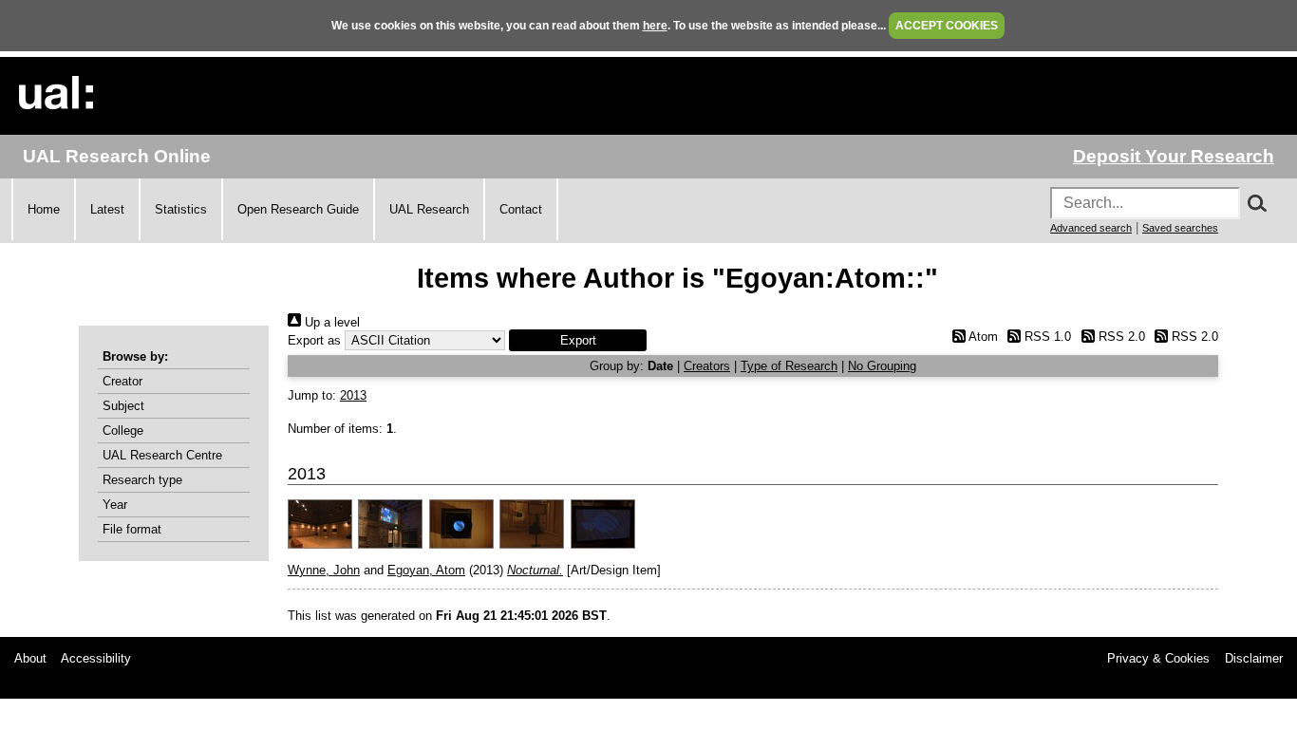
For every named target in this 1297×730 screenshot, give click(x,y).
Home (44, 209)
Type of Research (789, 366)
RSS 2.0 (1119, 336)
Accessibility (96, 658)
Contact (520, 209)
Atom (981, 336)
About (30, 658)
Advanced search (1091, 228)
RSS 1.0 (1046, 336)
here (655, 25)
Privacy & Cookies (1158, 658)
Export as (314, 340)
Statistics (181, 209)
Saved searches (1180, 228)
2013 (353, 395)
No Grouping (882, 366)
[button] (578, 340)
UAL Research (429, 209)
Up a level (330, 322)
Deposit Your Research (1173, 156)
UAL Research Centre (162, 455)
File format (132, 529)
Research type (142, 480)
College (123, 430)
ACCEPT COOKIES (946, 25)
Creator (122, 381)
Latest (107, 209)
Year (115, 504)
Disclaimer (1254, 658)
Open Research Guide (298, 209)
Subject (123, 406)
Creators (707, 366)
